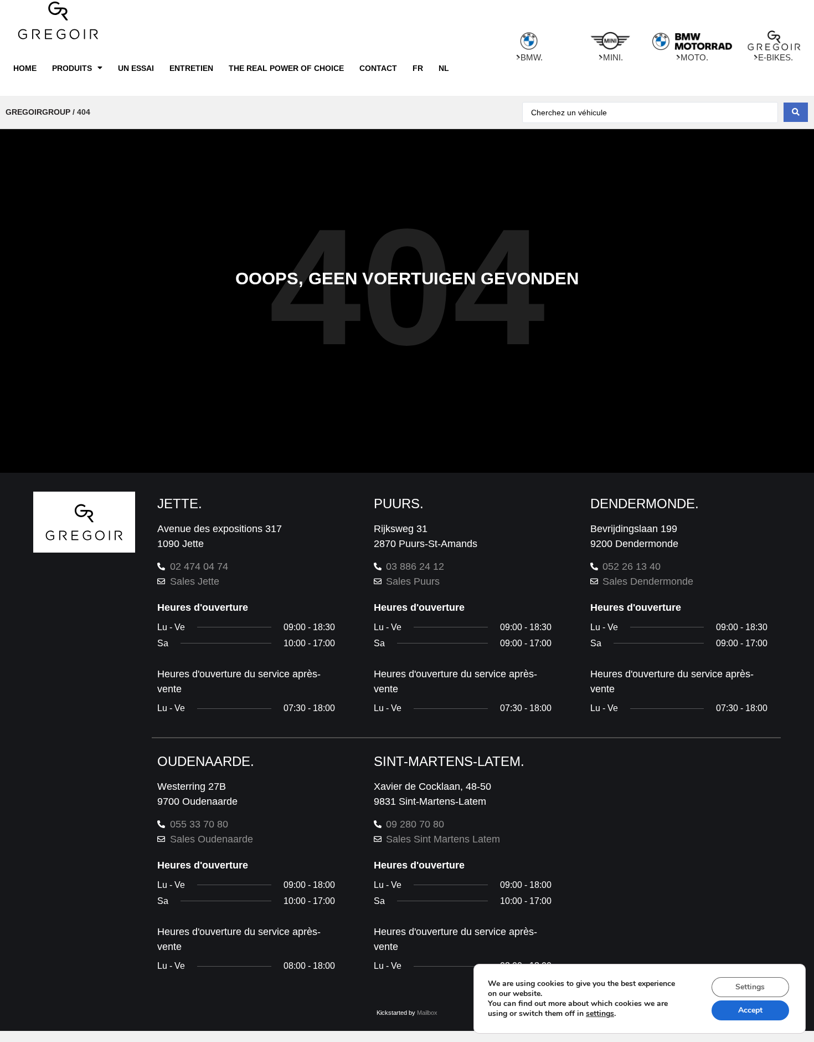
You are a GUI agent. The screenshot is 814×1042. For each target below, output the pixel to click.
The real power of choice (286, 68)
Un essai (136, 68)
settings (600, 1014)
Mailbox (427, 1012)
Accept (750, 1010)
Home (25, 68)
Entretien (191, 68)
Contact (378, 68)
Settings (750, 987)
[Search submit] (796, 112)
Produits (72, 68)
